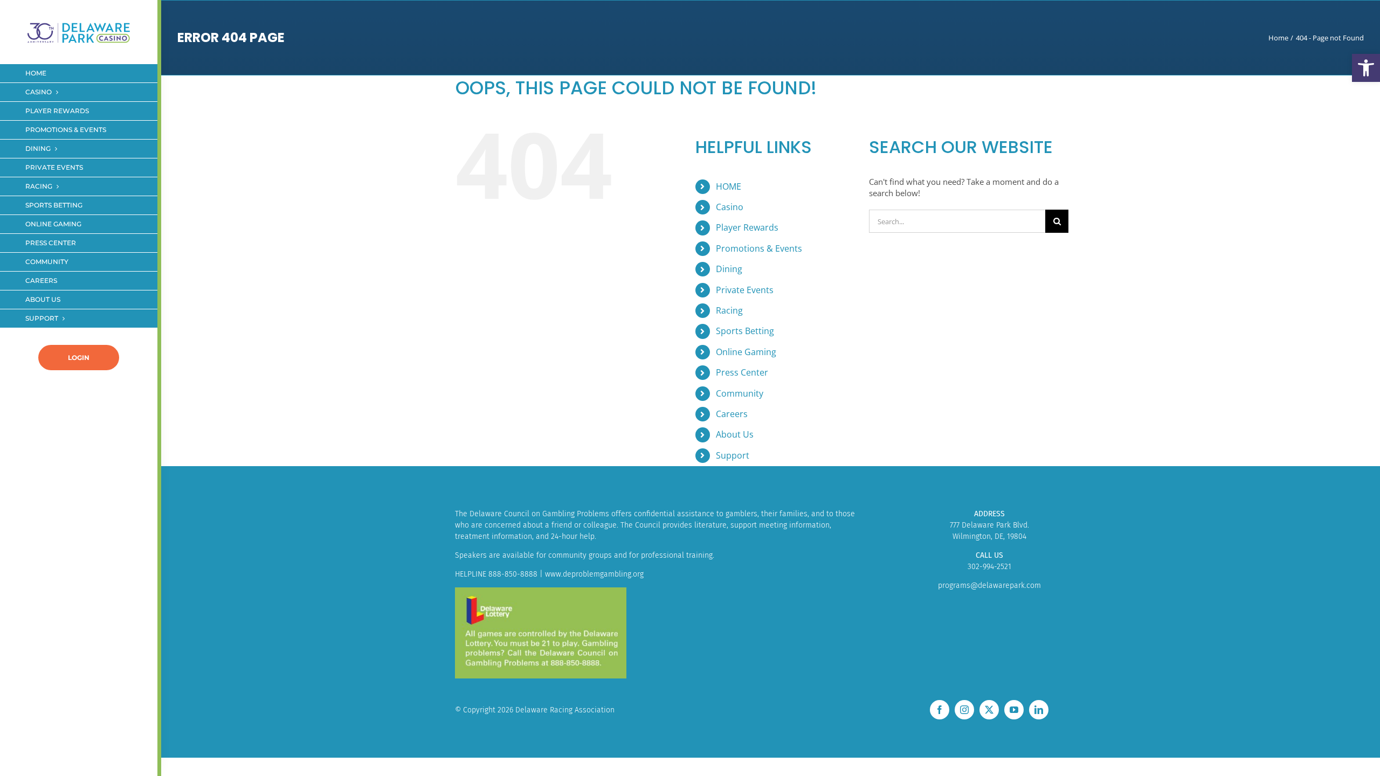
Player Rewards (747, 227)
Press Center (742, 372)
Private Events (745, 290)
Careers (732, 414)
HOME (728, 186)
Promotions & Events (759, 248)
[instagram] (964, 709)
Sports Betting (745, 331)
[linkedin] (1038, 709)
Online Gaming (746, 352)
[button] (1366, 68)
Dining (729, 269)
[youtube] (1014, 709)
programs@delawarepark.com (989, 585)
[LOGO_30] (79, 23)
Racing (729, 310)
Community (739, 393)
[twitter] (989, 709)
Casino (729, 207)
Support (732, 455)
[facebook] (939, 709)
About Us (735, 434)
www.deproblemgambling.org (594, 574)
